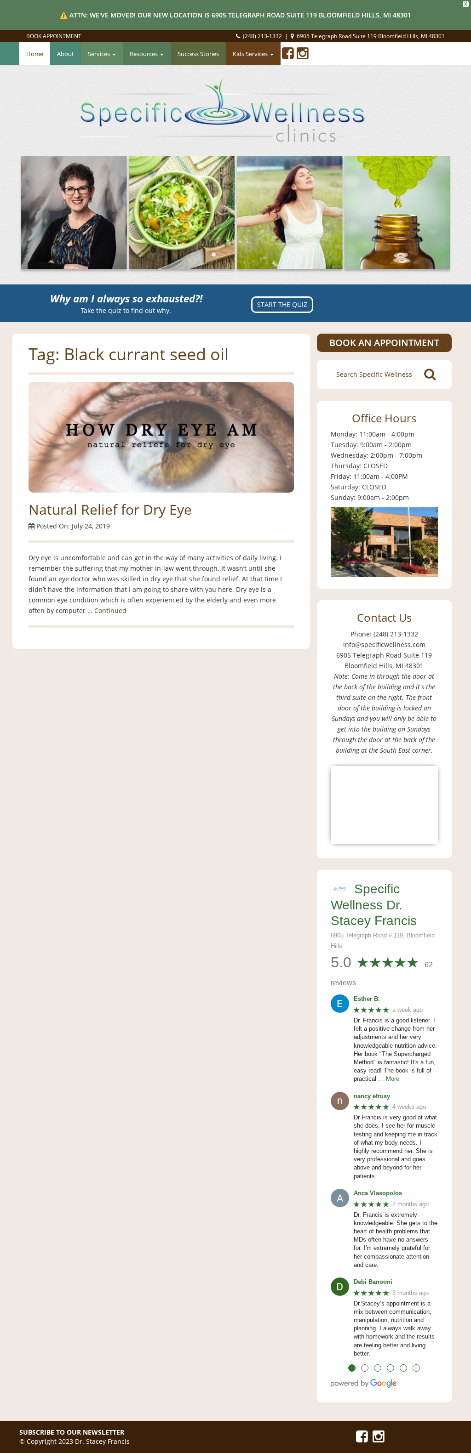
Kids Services (251, 54)
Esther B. (367, 998)
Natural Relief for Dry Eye (110, 509)
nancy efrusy (372, 1096)
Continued (110, 610)
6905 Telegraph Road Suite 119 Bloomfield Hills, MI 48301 (371, 36)
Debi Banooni (373, 1281)
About (65, 54)
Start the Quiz (282, 304)
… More (388, 1078)
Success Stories (198, 54)
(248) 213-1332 (262, 36)
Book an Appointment (384, 342)
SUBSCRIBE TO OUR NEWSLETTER (71, 1432)
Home (34, 54)
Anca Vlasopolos (378, 1193)
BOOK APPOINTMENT (53, 36)
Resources (144, 54)
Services (99, 54)
